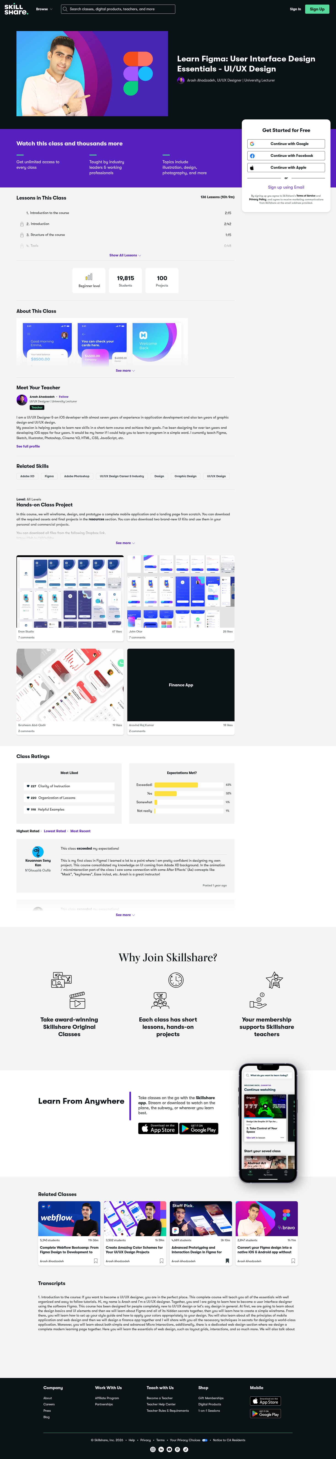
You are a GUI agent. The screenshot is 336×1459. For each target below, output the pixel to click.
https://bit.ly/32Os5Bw (35, 538)
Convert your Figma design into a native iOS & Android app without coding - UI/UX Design (264, 1252)
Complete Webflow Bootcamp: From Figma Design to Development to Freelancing (69, 1252)
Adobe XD (27, 476)
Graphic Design (186, 476)
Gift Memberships (211, 1398)
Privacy (145, 1440)
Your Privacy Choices (185, 1440)
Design (159, 476)
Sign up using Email (286, 187)
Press (47, 1410)
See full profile (28, 446)
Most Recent (80, 831)
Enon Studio (26, 631)
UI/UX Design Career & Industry (122, 476)
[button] (51, 8)
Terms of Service (305, 196)
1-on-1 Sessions (209, 1410)
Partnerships (104, 1404)
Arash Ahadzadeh (49, 396)
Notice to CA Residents (229, 1440)
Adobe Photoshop (76, 476)
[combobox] (118, 9)
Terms (160, 1440)
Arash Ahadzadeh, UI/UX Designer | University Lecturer (231, 80)
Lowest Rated (54, 831)
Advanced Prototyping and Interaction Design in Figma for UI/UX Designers (197, 1252)
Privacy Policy (257, 199)
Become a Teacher (160, 1398)
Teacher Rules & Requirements (168, 1410)
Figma (49, 476)
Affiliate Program (107, 1398)
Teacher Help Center (161, 1404)
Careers (49, 1404)
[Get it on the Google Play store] (200, 1129)
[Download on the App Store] (156, 1129)
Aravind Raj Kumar (141, 725)
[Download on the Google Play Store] (271, 1414)
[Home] (16, 9)
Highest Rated (27, 831)
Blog (46, 1417)
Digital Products (209, 1404)
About (47, 1398)
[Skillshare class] (69, 1218)
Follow (64, 396)
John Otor (135, 631)
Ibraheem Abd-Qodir (32, 725)
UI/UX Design (216, 476)
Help (132, 1440)
